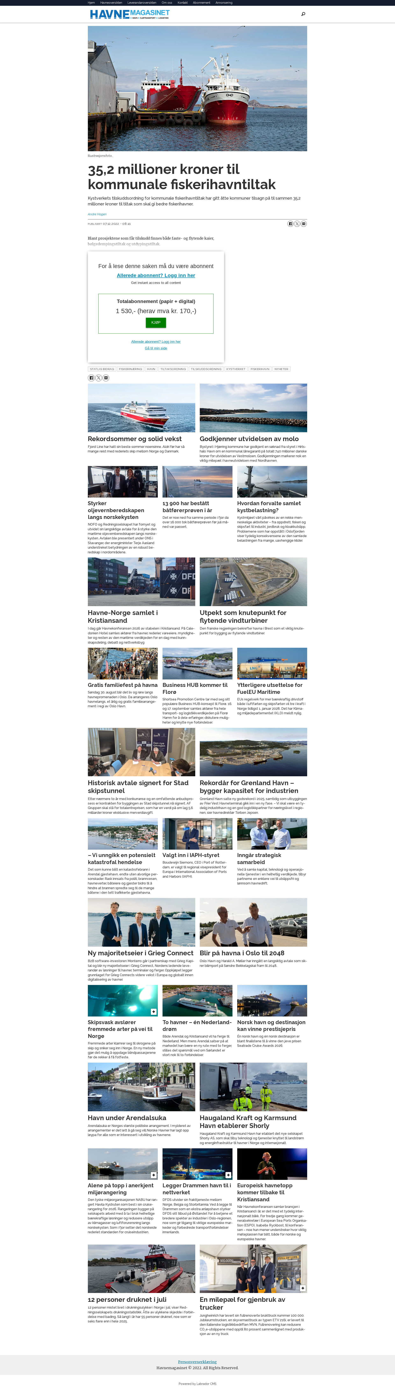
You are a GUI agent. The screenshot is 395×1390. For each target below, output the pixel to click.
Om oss (167, 2)
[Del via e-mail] (304, 224)
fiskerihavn (260, 369)
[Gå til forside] (130, 14)
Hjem (91, 2)
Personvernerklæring (197, 1362)
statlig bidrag (102, 369)
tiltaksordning (173, 369)
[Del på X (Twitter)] (297, 224)
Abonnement (201, 2)
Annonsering (224, 2)
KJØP (155, 322)
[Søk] (303, 14)
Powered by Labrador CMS (197, 1383)
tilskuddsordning (206, 369)
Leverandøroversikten (142, 2)
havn (151, 369)
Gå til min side (156, 348)
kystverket (236, 369)
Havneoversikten (111, 2)
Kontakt (183, 2)
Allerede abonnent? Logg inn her (156, 275)
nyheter (281, 369)
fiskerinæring (130, 369)
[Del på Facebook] (290, 224)
